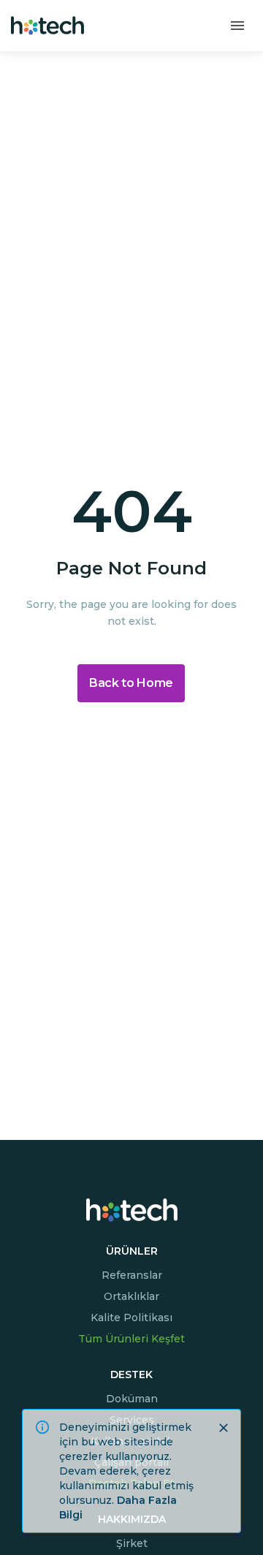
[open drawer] (237, 25)
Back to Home (131, 683)
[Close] (224, 1428)
